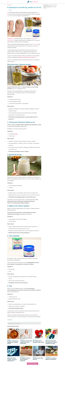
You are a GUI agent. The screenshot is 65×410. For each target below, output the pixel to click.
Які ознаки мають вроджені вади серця (38, 341)
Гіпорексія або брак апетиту (38, 358)
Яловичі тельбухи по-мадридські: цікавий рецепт (13, 342)
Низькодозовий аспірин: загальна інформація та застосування (12, 359)
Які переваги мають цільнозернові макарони (25, 359)
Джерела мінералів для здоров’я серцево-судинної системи (52, 342)
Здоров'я (21, 339)
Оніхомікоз (9, 38)
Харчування (48, 339)
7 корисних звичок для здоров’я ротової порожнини (26, 342)
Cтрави (8, 339)
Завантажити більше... (32, 363)
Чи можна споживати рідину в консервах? (51, 358)
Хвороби (34, 339)
